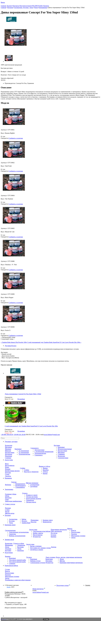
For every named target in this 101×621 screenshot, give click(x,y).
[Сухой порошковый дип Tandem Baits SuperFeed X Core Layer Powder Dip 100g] (15, 423)
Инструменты (9, 465)
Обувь (7, 496)
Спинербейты (20, 487)
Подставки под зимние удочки (40, 548)
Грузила (53, 535)
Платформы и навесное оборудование (18, 580)
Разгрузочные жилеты (33, 498)
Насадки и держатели (31, 471)
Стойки (22, 468)
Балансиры (8, 543)
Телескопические (24, 454)
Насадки (33, 522)
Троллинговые (39, 450)
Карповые (18, 449)
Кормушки (49, 559)
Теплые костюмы (32, 497)
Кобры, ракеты (38, 533)
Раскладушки (75, 532)
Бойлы (24, 519)
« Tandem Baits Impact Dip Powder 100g (14, 342)
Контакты (16, 6)
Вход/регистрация (26, 6)
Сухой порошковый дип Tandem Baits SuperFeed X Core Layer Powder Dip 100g (31, 426)
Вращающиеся (20, 484)
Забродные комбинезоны (13, 501)
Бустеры (12, 521)
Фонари (7, 469)
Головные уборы (10, 494)
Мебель (69, 528)
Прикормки (34, 520)
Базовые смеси (48, 520)
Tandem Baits (26, 523)
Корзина (46, 6)
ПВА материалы (56, 531)
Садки (7, 474)
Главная (3, 6)
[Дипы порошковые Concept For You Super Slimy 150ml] (15, 390)
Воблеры (8, 484)
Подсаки (8, 472)
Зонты (73, 537)
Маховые (8, 449)
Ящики (45, 468)
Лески (7, 547)
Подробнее (21, 399)
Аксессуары (33, 529)
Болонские (8, 445)
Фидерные (8, 454)
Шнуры (62, 561)
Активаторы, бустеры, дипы (23, 7)
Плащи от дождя (31, 495)
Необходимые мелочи (12, 471)
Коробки (46, 470)
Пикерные (8, 456)
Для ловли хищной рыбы (17, 560)
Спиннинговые (63, 458)
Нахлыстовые (9, 452)
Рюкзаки (8, 508)
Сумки (7, 510)
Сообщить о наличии (16, 138)
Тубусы (45, 471)
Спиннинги (35, 448)
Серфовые (61, 454)
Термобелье (30, 500)
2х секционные (24, 451)
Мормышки (9, 545)
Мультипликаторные (65, 449)
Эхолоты (8, 476)
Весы (7, 464)
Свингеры (12, 534)
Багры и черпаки (36, 546)
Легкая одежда (31, 502)
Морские (8, 451)
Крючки (53, 536)
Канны (45, 473)
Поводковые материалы (59, 529)
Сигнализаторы (10, 530)
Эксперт (9, 6)
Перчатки (8, 497)
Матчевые (8, 447)
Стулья (7, 569)
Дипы (36, 7)
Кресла (73, 530)
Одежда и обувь (18, 543)
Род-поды (54, 533)
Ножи (7, 467)
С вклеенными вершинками (44, 451)
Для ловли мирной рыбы (17, 562)
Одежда (24, 493)
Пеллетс (24, 521)
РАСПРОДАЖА (37, 6)
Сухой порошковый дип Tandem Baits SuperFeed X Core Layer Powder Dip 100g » (54, 342)
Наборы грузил (35, 561)
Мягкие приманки (32, 483)
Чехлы (7, 511)
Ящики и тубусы (44, 466)
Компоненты (47, 522)
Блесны (13, 482)
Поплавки (49, 561)
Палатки (74, 534)
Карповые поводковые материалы (71, 562)
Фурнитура (37, 536)
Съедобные (33, 486)
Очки (7, 499)
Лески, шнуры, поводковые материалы (69, 557)
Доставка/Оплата (10, 346)
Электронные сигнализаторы (19, 532)
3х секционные (24, 452)
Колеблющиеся (20, 485)
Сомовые (8, 458)
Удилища (8, 549)
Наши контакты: (38, 589)
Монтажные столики (78, 536)
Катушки (57, 445)
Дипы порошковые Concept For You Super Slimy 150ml (23, 394)
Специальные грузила (37, 562)
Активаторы (13, 519)
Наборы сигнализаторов (17, 536)
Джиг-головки (50, 557)
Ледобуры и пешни (36, 549)
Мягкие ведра (9, 513)
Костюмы (20, 547)
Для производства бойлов (41, 531)
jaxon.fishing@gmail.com (52, 434)
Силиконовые (34, 484)
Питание (10, 7)
